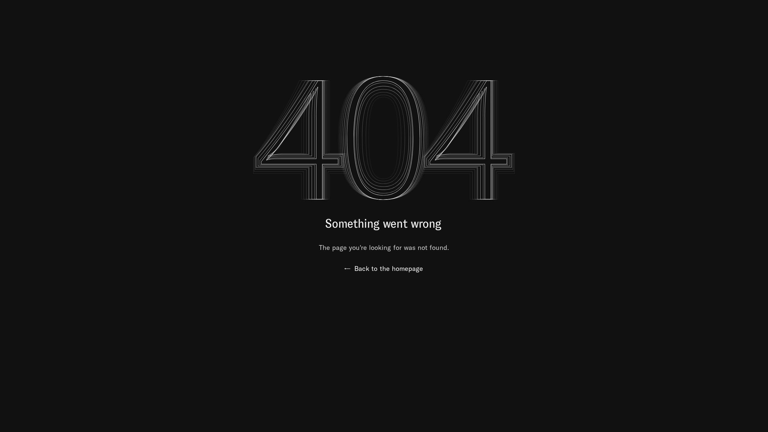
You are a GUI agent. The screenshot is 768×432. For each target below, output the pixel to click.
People (710, 13)
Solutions (521, 13)
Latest (749, 13)
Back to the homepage (384, 268)
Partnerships (574, 13)
